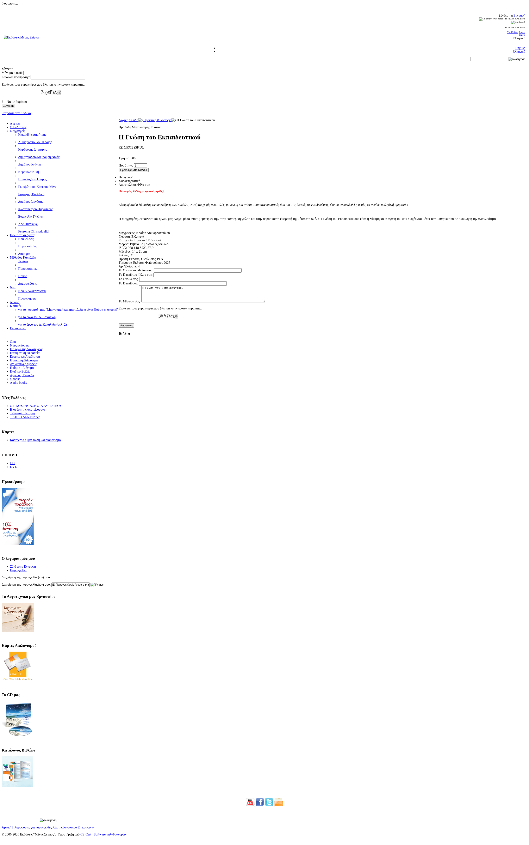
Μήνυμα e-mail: (12, 72)
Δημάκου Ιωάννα (29, 164)
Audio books (18, 382)
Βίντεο (22, 276)
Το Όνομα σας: (128, 279)
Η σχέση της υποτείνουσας (27, 409)
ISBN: (123, 247)
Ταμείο (522, 32)
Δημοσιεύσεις (27, 283)
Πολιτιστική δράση (22, 235)
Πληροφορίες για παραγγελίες (32, 827)
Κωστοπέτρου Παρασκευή (35, 209)
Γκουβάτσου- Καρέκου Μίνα (37, 186)
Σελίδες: (124, 255)
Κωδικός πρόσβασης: (16, 77)
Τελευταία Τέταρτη (22, 413)
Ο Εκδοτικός (18, 127)
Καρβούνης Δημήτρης (32, 149)
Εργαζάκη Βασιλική (31, 194)
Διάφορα (24, 253)
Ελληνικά (519, 51)
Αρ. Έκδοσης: (128, 266)
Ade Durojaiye (28, 224)
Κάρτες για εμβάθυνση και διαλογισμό (35, 440)
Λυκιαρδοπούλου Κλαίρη (35, 142)
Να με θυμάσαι (17, 101)
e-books (15, 379)
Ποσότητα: (126, 165)
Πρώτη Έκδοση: (129, 259)
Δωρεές (15, 302)
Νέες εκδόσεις (19, 345)
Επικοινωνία (18, 328)
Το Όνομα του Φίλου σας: (136, 270)
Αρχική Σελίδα (128, 120)
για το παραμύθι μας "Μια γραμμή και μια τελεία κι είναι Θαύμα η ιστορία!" (68, 309)
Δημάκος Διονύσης (30, 201)
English (520, 48)
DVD (13, 467)
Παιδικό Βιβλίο (20, 371)
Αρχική (15, 123)
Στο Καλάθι (512, 32)
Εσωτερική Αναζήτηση (25, 356)
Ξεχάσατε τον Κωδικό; (17, 113)
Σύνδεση (15, 566)
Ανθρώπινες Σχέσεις (23, 364)
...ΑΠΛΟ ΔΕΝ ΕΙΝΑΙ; (25, 417)
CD (12, 463)
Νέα (12, 287)
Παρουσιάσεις (27, 246)
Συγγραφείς (17, 131)
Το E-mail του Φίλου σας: (136, 274)
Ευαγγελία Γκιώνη (30, 216)
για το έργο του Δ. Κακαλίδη (37, 317)
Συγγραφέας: (127, 233)
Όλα (13, 341)
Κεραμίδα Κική (28, 172)
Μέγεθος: (125, 251)
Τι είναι (23, 261)
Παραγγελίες (18, 570)
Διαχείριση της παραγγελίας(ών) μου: (26, 584)
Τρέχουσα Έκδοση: (131, 262)
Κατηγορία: (126, 240)
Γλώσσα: (125, 236)
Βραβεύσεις (26, 239)
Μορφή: (124, 244)
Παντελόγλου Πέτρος (32, 179)
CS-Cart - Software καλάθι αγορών (103, 834)
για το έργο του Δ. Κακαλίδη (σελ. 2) (42, 324)
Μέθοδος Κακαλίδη (23, 257)
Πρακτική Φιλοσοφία (157, 120)
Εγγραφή (519, 15)
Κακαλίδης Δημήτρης (32, 134)
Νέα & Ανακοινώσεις (32, 291)
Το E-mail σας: (128, 283)
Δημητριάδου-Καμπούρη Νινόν (39, 157)
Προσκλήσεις (27, 298)
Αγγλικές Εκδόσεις (22, 375)
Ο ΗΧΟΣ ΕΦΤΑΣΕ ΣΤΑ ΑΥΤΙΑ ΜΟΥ (36, 406)
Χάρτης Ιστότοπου (64, 827)
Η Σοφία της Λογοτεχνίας (26, 349)
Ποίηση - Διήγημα (22, 367)
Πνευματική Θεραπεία (24, 353)
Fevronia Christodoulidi (33, 231)
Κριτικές (15, 306)
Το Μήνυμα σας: (130, 301)
